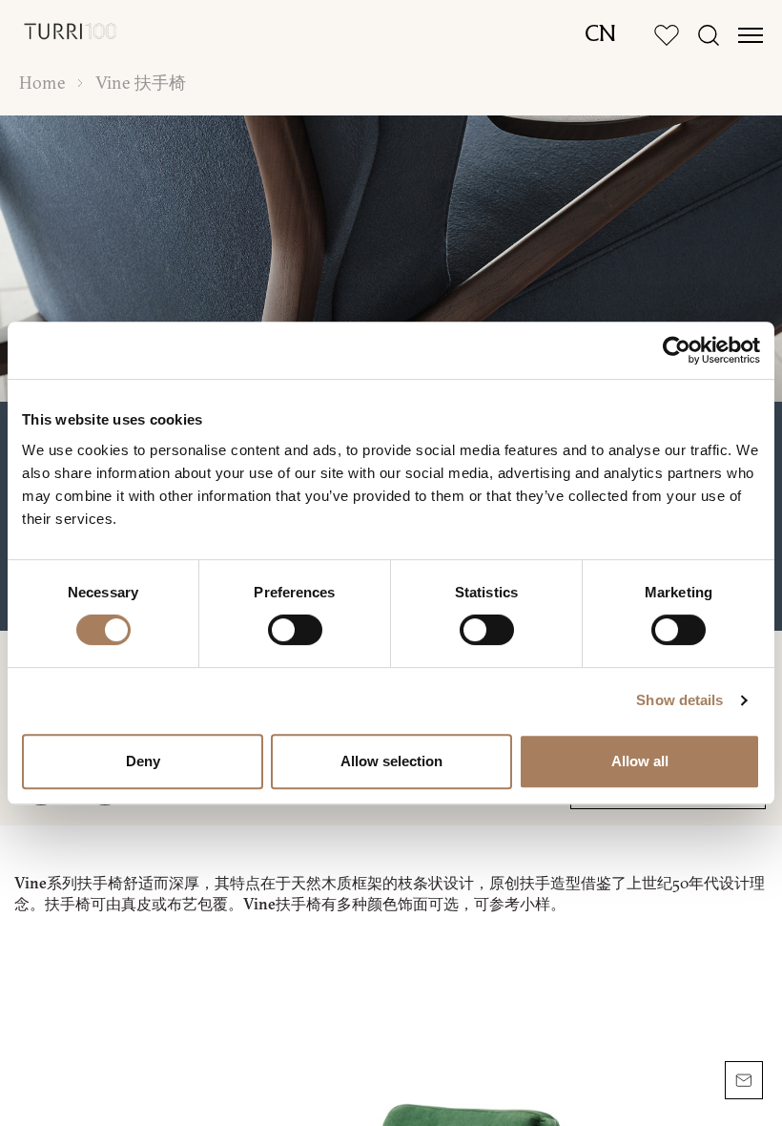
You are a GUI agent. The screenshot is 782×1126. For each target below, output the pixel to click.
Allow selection (391, 761)
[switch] (295, 630)
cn (600, 35)
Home (42, 83)
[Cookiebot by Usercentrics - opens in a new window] (676, 350)
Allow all (640, 761)
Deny (143, 761)
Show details (679, 700)
